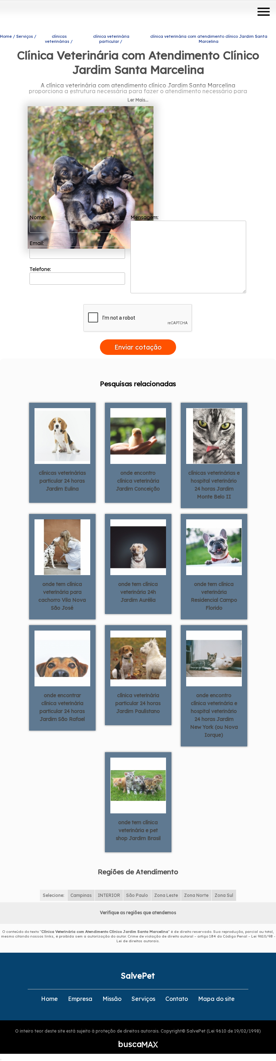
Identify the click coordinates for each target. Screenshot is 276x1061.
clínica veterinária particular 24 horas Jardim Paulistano (138, 703)
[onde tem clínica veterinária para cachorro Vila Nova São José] (62, 546)
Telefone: (40, 269)
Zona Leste (166, 895)
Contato (176, 998)
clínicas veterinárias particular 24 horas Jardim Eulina (62, 481)
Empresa (80, 998)
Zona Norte (196, 895)
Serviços (143, 998)
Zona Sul (224, 895)
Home (49, 998)
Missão (111, 998)
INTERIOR (109, 895)
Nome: (38, 217)
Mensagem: (145, 217)
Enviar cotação (138, 347)
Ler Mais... (138, 100)
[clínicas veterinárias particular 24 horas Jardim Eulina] (62, 435)
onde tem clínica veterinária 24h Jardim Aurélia (138, 592)
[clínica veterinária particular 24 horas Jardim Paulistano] (138, 658)
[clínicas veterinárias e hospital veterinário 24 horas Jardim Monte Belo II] (214, 435)
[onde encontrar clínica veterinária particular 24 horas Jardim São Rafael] (62, 658)
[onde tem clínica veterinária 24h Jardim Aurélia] (138, 546)
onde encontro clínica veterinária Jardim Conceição (138, 481)
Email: (37, 243)
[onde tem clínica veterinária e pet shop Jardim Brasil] (138, 785)
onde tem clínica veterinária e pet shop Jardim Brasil (138, 830)
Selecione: (53, 895)
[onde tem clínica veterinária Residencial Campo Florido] (214, 546)
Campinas (81, 895)
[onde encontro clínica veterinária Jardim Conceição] (138, 435)
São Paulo (137, 895)
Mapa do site (216, 998)
